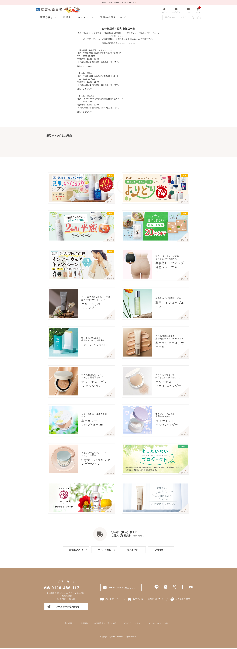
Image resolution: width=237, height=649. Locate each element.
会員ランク (132, 550)
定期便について (76, 550)
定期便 (67, 17)
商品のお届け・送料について (146, 599)
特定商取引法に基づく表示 (105, 623)
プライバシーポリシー (132, 623)
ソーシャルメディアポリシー (160, 623)
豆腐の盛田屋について (113, 17)
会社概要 (68, 623)
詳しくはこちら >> (85, 66)
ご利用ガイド (161, 550)
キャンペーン (85, 17)
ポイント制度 (104, 550)
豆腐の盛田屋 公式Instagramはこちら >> (118, 43)
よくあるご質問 (182, 599)
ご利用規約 (83, 623)
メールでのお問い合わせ (68, 607)
